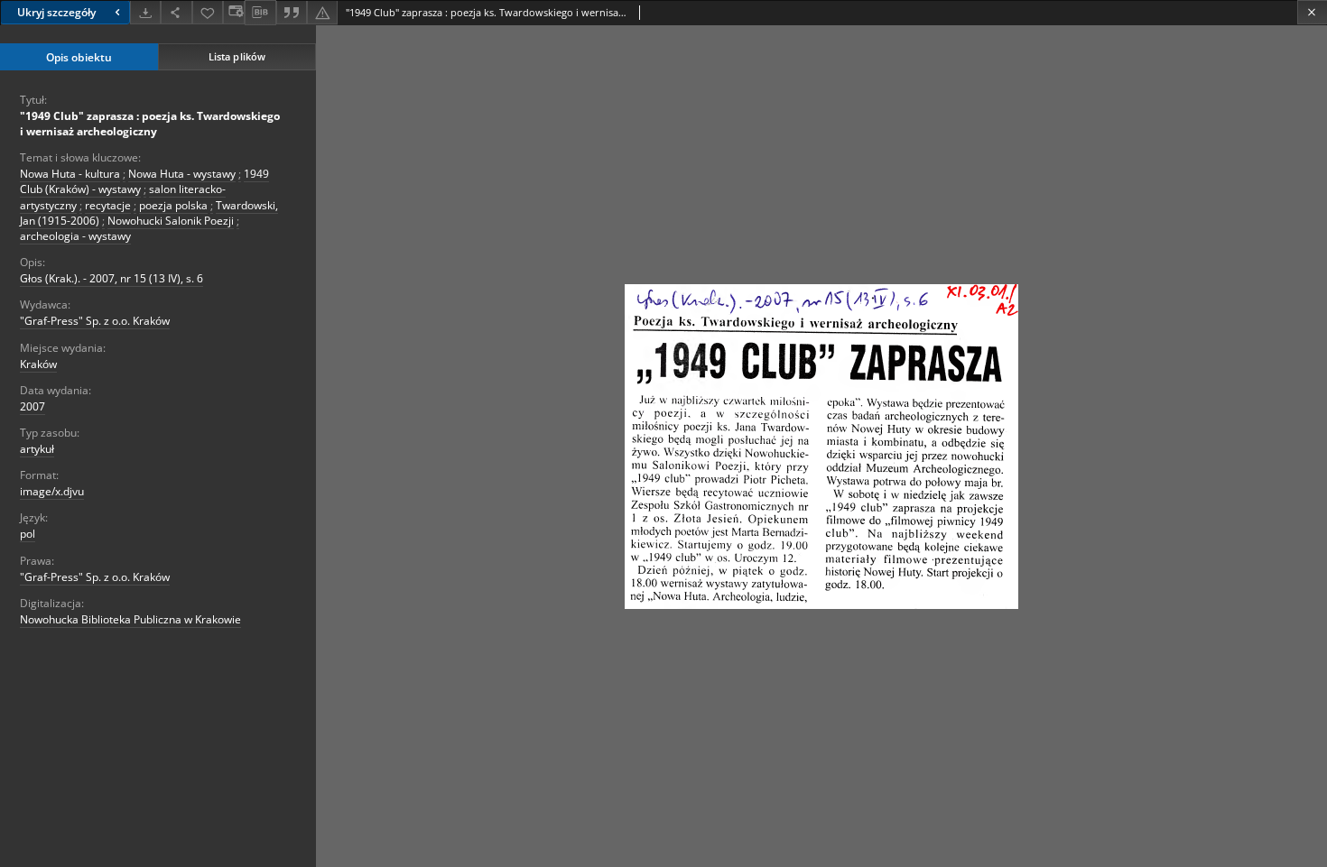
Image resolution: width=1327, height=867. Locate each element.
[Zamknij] (1312, 12)
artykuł (37, 449)
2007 (32, 406)
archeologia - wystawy (75, 236)
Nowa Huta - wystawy (182, 173)
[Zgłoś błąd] (322, 12)
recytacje (108, 205)
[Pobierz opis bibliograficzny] (260, 12)
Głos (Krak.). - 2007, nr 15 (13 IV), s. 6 (111, 278)
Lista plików (237, 56)
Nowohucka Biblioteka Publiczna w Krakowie (130, 619)
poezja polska (173, 205)
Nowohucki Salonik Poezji (170, 220)
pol (27, 533)
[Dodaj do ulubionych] (207, 12)
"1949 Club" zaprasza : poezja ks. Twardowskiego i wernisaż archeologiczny (150, 123)
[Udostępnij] (176, 12)
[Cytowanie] (291, 12)
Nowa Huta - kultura (70, 173)
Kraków (38, 364)
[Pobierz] (145, 12)
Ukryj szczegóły (56, 12)
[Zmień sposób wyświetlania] (234, 12)
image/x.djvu (52, 491)
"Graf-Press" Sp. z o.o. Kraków (95, 320)
